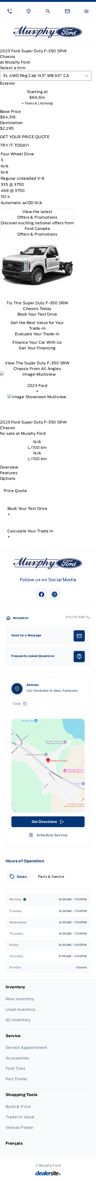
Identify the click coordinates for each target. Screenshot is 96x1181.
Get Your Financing (37, 348)
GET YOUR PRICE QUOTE (24, 137)
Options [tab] (8, 478)
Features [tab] (8, 473)
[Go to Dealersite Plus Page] (48, 1173)
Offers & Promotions (37, 234)
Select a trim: (13, 68)
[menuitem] (48, 1006)
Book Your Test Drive (37, 314)
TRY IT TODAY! (14, 145)
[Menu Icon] (86, 11)
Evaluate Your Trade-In (37, 334)
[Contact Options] (67, 11)
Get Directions (48, 823)
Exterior (7, 83)
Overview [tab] (9, 467)
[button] (9, 11)
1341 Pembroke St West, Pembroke (52, 690)
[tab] (37, 83)
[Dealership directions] (48, 766)
